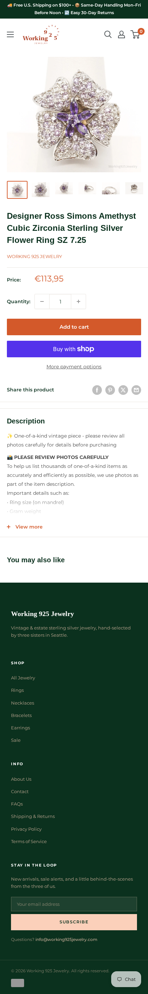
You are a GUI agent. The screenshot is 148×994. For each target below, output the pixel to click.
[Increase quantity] (78, 301)
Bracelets (21, 715)
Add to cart (74, 327)
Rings (17, 690)
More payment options (74, 366)
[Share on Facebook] (97, 389)
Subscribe (74, 921)
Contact (20, 791)
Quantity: (18, 301)
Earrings (20, 727)
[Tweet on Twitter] (123, 389)
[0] (135, 34)
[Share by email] (136, 389)
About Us (21, 779)
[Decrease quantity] (42, 301)
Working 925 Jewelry (34, 256)
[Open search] (108, 34)
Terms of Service (29, 841)
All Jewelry (23, 677)
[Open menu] (10, 34)
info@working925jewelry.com (66, 939)
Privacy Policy (26, 829)
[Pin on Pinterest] (110, 389)
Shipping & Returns (33, 816)
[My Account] (121, 34)
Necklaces (22, 703)
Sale (16, 740)
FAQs (17, 804)
